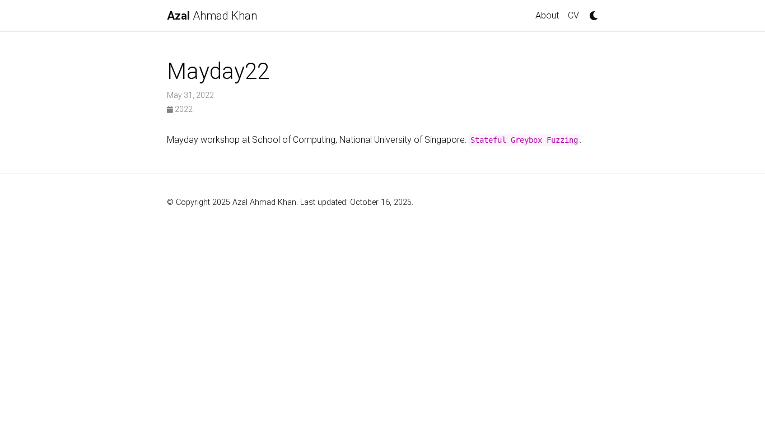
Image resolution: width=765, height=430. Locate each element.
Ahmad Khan (212, 15)
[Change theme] (591, 12)
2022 (183, 109)
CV (573, 15)
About (547, 15)
